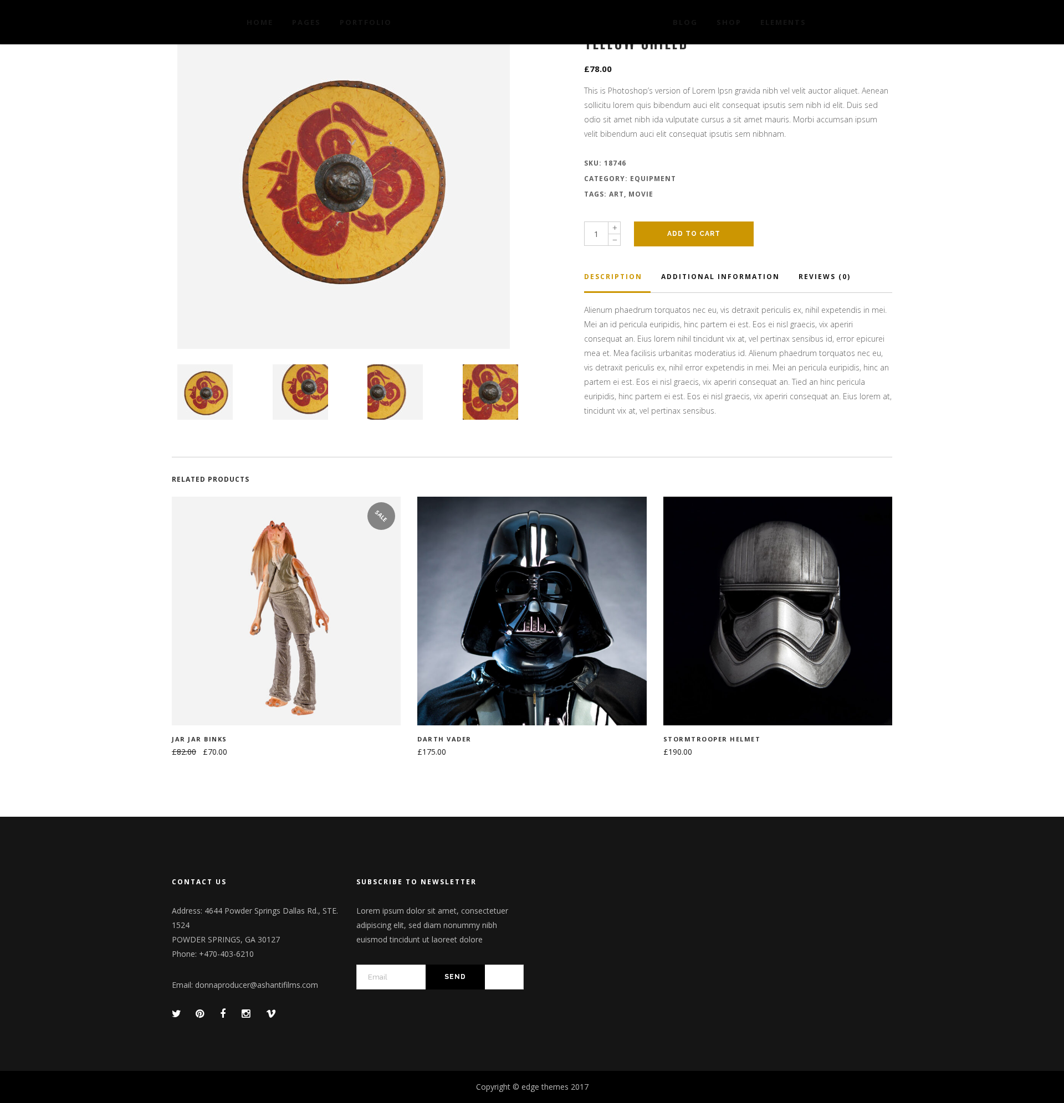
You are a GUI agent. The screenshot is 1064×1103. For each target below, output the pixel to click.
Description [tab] (613, 276)
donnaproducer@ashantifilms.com (256, 985)
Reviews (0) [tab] (825, 276)
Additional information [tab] (720, 276)
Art (616, 194)
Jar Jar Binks (199, 739)
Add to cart (693, 234)
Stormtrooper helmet (712, 739)
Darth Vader (444, 739)
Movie (640, 194)
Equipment (653, 178)
